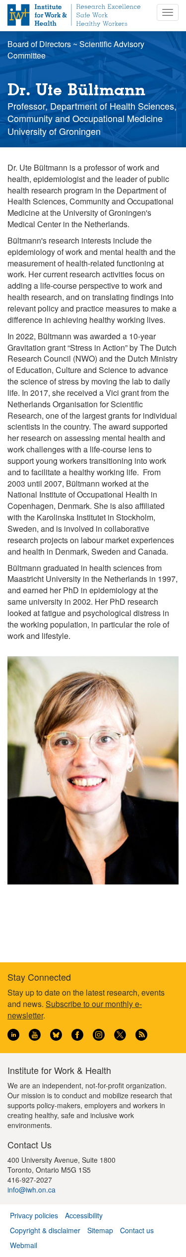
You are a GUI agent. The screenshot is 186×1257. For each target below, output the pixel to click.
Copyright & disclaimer (45, 1230)
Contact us (137, 1230)
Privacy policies (34, 1215)
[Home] (74, 15)
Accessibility (84, 1215)
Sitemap (100, 1230)
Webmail (23, 1245)
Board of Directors (39, 44)
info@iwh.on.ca (31, 1189)
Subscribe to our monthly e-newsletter (74, 1009)
